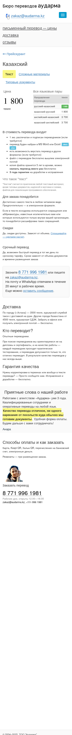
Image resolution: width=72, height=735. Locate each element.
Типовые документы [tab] (20, 82)
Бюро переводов (31, 6)
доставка (11, 35)
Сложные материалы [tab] (34, 74)
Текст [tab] (9, 74)
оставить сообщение (38, 290)
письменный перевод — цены (30, 28)
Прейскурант (15, 53)
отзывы (9, 42)
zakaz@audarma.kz (24, 277)
